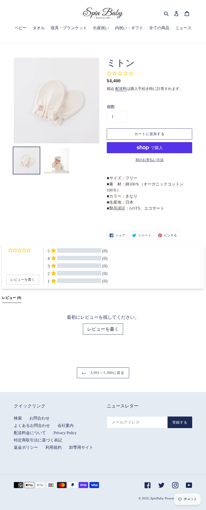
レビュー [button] (11, 298)
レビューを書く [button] (22, 279)
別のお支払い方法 (149, 160)
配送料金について (30, 433)
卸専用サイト (81, 447)
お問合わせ (39, 418)
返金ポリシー (26, 447)
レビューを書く (103, 329)
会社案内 (66, 425)
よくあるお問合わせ (32, 425)
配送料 (121, 89)
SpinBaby (157, 498)
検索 (18, 418)
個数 (111, 107)
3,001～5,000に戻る (107, 373)
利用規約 (53, 447)
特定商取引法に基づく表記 (38, 440)
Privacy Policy (65, 433)
